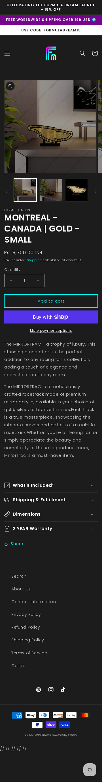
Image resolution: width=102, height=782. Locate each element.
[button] (7, 53)
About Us (21, 589)
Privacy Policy (26, 614)
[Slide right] (96, 191)
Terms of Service (29, 653)
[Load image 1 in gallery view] (25, 190)
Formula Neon (42, 735)
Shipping (34, 260)
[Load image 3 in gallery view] (76, 190)
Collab (18, 666)
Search (19, 576)
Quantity (12, 269)
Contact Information (33, 602)
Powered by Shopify (65, 735)
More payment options (51, 330)
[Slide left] (6, 191)
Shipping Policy (27, 640)
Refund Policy (25, 627)
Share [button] (17, 544)
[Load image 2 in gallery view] (50, 190)
